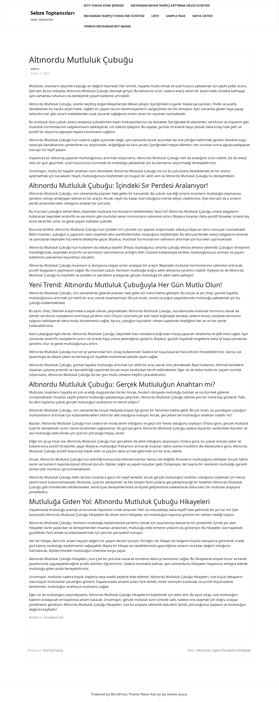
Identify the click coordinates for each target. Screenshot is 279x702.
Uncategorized (53, 617)
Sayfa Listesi (202, 16)
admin (35, 69)
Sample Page (175, 16)
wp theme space (174, 694)
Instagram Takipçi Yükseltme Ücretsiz (114, 16)
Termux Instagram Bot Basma (107, 26)
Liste (155, 16)
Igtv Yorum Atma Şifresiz (104, 5)
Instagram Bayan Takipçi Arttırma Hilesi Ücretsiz (170, 5)
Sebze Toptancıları (52, 13)
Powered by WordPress (109, 694)
